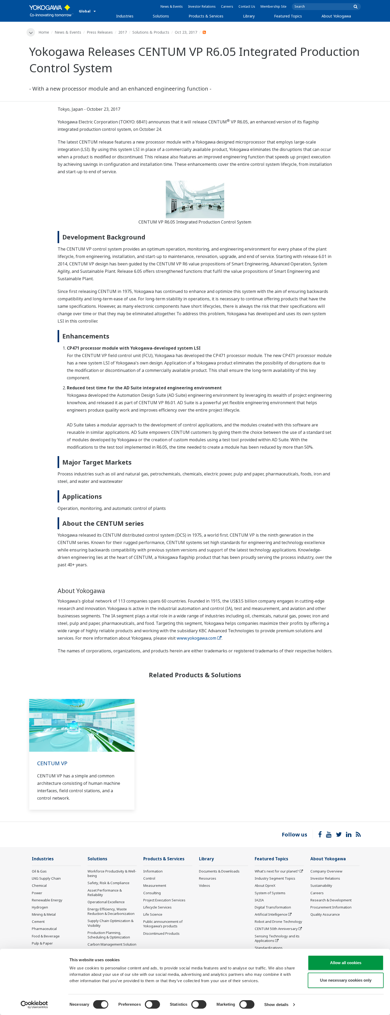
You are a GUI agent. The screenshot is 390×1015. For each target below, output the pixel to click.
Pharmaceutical (44, 928)
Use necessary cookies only (345, 980)
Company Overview (326, 871)
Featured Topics (288, 16)
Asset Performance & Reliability (105, 892)
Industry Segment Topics (275, 878)
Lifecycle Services (157, 907)
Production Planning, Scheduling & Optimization (109, 935)
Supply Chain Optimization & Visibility (110, 923)
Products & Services (206, 16)
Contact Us (247, 6)
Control (149, 878)
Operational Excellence (106, 902)
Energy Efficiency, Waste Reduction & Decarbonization (111, 911)
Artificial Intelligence (271, 914)
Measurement (154, 885)
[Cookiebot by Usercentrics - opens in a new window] (34, 1005)
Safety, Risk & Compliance (108, 882)
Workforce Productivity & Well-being (112, 873)
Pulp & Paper (42, 943)
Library (249, 16)
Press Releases (100, 32)
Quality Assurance (325, 914)
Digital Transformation (273, 907)
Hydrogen (40, 907)
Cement (38, 921)
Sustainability (321, 885)
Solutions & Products (150, 32)
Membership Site (274, 6)
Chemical (39, 885)
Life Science (152, 914)
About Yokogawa (336, 16)
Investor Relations (202, 6)
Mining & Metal (44, 914)
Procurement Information (331, 907)
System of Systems (270, 893)
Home (43, 32)
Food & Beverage (46, 936)
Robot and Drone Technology (278, 921)
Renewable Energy (47, 900)
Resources (207, 878)
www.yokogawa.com (196, 638)
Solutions (161, 16)
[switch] (152, 1004)
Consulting (152, 893)
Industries (124, 16)
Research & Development (331, 900)
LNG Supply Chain (46, 878)
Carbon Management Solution (112, 944)
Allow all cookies (345, 962)
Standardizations (269, 947)
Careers (227, 6)
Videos (204, 885)
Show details (276, 1004)
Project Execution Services (164, 900)
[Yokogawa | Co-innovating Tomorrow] (51, 11)
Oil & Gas (39, 871)
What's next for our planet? (277, 871)
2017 (122, 32)
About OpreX (265, 885)
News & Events (172, 6)
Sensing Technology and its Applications (277, 938)
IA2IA (259, 900)
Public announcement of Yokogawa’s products (163, 923)
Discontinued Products (161, 933)
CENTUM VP (52, 763)
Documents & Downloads (219, 871)
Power (37, 893)
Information (153, 871)
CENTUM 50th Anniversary (276, 928)
